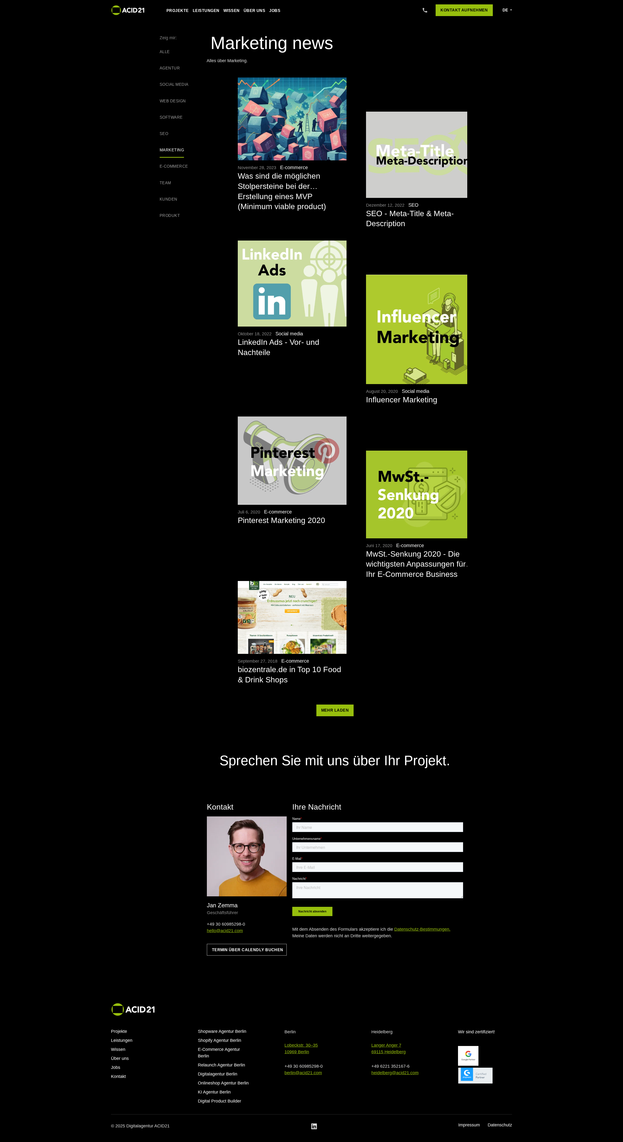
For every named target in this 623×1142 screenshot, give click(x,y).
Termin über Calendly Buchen (247, 950)
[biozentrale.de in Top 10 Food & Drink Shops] (292, 617)
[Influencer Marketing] (420, 329)
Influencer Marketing (401, 399)
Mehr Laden (335, 710)
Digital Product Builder (219, 1101)
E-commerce (174, 166)
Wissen (231, 11)
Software (171, 117)
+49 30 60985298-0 (226, 924)
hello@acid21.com (225, 930)
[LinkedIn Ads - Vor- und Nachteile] (292, 284)
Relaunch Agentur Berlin (221, 1065)
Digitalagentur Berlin (217, 1074)
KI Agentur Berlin (214, 1092)
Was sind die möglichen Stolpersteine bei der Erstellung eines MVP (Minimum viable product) (282, 181)
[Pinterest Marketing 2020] (292, 460)
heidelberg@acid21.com (395, 1072)
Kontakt (118, 1076)
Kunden (168, 199)
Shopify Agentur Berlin (219, 1040)
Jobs (274, 11)
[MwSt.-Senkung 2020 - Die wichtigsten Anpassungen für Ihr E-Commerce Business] (420, 494)
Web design (173, 101)
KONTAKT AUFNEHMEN (464, 10)
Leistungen (206, 11)
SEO (164, 134)
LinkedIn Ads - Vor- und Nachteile (278, 347)
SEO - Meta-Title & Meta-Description (410, 218)
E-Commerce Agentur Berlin (219, 1052)
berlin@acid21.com (303, 1072)
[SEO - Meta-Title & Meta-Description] (420, 155)
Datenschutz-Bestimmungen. (422, 929)
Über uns (255, 11)
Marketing (172, 150)
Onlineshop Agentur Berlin (223, 1083)
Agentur (170, 68)
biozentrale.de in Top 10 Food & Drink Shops (289, 674)
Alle (165, 52)
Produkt (170, 215)
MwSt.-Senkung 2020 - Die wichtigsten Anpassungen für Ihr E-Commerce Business (416, 559)
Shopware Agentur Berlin (222, 1031)
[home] (128, 10)
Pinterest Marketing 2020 (281, 520)
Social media (174, 84)
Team (165, 183)
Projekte (177, 11)
